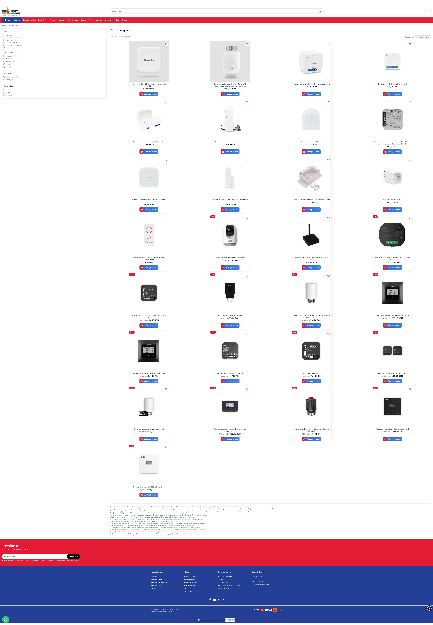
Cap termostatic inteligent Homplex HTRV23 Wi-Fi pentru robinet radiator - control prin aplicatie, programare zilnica (230, 85)
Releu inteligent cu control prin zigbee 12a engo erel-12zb (148, 316)
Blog (117, 20)
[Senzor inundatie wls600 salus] (311, 119)
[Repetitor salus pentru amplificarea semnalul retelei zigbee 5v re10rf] (149, 235)
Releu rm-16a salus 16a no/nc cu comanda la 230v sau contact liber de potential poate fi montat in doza (392, 143)
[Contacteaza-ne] (426, 11)
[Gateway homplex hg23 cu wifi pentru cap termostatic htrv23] (149, 61)
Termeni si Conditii (156, 580)
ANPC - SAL (188, 592)
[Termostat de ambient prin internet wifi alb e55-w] (149, 351)
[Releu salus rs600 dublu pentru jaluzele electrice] (392, 61)
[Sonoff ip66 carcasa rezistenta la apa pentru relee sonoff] (311, 177)
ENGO (8, 59)
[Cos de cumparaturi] (430, 11)
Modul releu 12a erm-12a (311, 373)
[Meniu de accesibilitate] (429, 608)
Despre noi (154, 577)
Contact (124, 20)
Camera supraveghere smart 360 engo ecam (230, 258)
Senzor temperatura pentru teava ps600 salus (230, 142)
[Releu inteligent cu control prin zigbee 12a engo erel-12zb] (149, 293)
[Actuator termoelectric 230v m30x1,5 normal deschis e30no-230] (311, 406)
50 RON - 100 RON (12, 43)
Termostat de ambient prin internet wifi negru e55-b (392, 315)
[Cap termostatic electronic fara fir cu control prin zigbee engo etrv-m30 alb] (311, 293)
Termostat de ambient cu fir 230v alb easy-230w (149, 487)
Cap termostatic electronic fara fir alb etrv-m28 (149, 429)
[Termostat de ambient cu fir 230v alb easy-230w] (149, 464)
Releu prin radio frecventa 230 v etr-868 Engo (392, 373)
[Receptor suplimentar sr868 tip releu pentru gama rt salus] (311, 61)
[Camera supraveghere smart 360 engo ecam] (230, 235)
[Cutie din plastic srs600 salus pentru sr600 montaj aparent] (149, 177)
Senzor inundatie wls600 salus (311, 142)
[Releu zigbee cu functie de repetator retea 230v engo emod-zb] (392, 235)
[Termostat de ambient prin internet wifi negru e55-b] (392, 293)
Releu (7, 90)
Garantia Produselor (190, 583)
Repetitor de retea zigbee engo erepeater (230, 315)
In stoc (8, 79)
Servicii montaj (73, 20)
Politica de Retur (189, 580)
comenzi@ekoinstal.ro (262, 584)
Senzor (8, 95)
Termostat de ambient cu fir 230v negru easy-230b (392, 429)
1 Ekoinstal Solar (11, 56)
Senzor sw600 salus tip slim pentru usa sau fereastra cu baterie (230, 201)
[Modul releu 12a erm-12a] (311, 351)
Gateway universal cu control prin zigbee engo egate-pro (311, 259)
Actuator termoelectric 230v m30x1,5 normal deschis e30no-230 (311, 430)
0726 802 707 (260, 581)
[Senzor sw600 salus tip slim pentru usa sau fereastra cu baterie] (230, 177)
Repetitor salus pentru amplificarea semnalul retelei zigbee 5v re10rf (148, 259)
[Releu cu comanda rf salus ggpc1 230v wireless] (149, 119)
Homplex (8, 61)
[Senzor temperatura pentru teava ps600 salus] (230, 119)
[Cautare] (320, 11)
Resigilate (61, 20)
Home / (4, 25)
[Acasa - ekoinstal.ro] (13, 11)
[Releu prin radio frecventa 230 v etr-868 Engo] (392, 351)
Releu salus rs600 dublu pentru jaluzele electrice (392, 84)
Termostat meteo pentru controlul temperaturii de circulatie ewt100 (230, 430)
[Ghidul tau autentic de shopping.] (230, 620)
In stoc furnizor (10, 77)
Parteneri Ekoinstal (95, 20)
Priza (7, 92)
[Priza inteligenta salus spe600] (392, 177)
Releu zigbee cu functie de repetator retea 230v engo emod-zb (392, 259)
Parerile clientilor (29, 20)
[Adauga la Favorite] (166, 44)
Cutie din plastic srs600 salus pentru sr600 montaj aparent (148, 201)
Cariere (83, 20)
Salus (7, 64)
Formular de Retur (190, 586)
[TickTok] (219, 600)
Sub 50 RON (10, 40)
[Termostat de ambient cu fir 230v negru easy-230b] (392, 406)
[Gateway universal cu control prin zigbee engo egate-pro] (311, 235)
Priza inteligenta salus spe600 (392, 200)
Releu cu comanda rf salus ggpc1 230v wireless (149, 142)
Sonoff (8, 67)
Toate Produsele (13, 20)
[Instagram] (223, 600)
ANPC (186, 589)
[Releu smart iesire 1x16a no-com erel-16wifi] (230, 351)
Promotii (53, 20)
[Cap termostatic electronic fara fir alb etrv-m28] (149, 406)
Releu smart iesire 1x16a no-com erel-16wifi (230, 373)
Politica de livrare (156, 586)
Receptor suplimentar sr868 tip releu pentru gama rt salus (311, 84)
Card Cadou (42, 20)
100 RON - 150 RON (13, 45)
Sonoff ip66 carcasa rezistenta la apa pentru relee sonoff (311, 200)
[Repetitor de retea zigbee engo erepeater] (230, 293)
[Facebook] (210, 600)
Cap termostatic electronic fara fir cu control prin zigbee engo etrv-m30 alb (311, 316)
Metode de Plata (189, 577)
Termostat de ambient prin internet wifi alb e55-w (149, 373)
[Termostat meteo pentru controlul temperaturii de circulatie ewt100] (230, 406)
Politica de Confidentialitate (57, 561)
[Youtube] (214, 600)
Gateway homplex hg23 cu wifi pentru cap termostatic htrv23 (149, 85)
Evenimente (109, 20)
